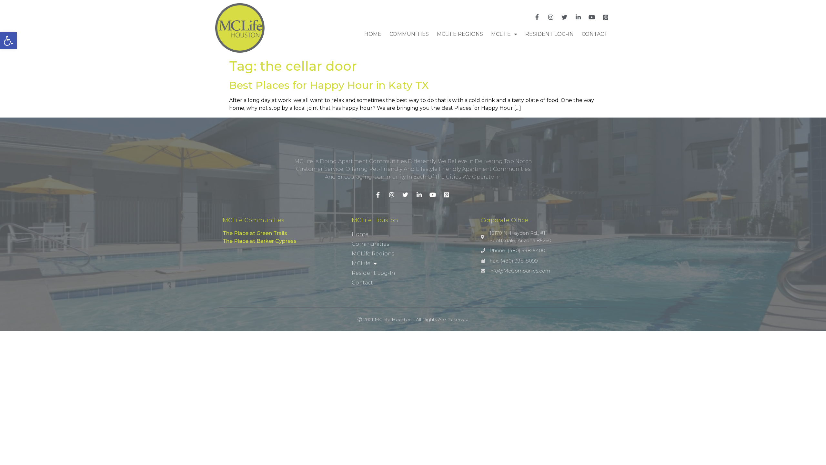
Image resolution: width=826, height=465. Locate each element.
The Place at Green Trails (255, 233)
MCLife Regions (460, 34)
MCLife (501, 34)
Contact (595, 34)
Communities (409, 34)
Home (372, 34)
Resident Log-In (549, 34)
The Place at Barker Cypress (260, 241)
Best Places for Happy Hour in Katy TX (329, 85)
